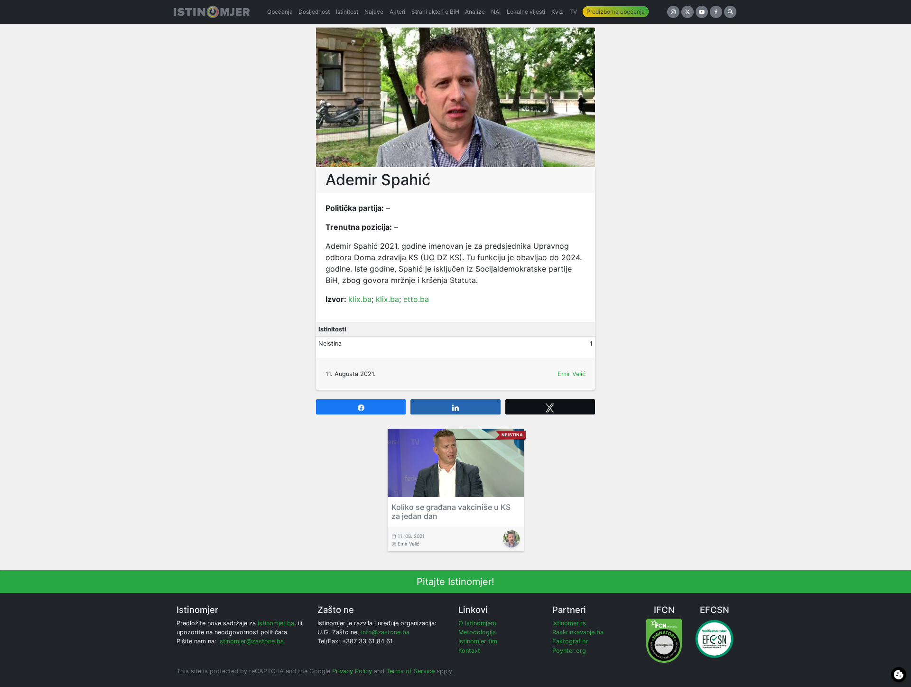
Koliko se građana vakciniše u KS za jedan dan (451, 511)
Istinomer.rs (569, 623)
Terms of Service (410, 671)
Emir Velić (572, 373)
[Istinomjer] (212, 11)
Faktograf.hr (570, 641)
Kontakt (469, 650)
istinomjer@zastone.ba (251, 641)
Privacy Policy (352, 671)
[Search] (730, 12)
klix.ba (360, 299)
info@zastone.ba (385, 632)
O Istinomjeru (477, 623)
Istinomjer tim (477, 641)
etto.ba (416, 299)
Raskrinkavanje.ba (578, 632)
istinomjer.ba (276, 623)
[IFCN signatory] (664, 640)
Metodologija (477, 632)
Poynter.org (569, 650)
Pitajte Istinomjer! (455, 581)
